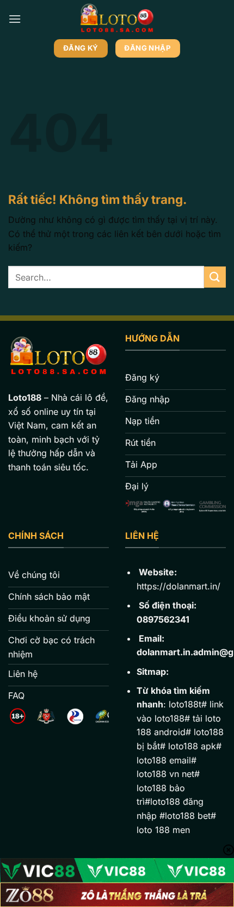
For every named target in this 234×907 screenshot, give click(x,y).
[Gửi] (215, 277)
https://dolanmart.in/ (178, 586)
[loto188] (117, 19)
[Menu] (14, 18)
